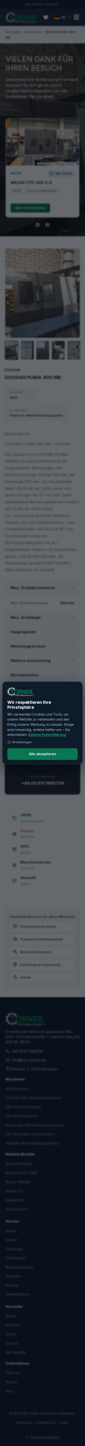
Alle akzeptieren (42, 754)
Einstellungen (22, 742)
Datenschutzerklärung (47, 735)
